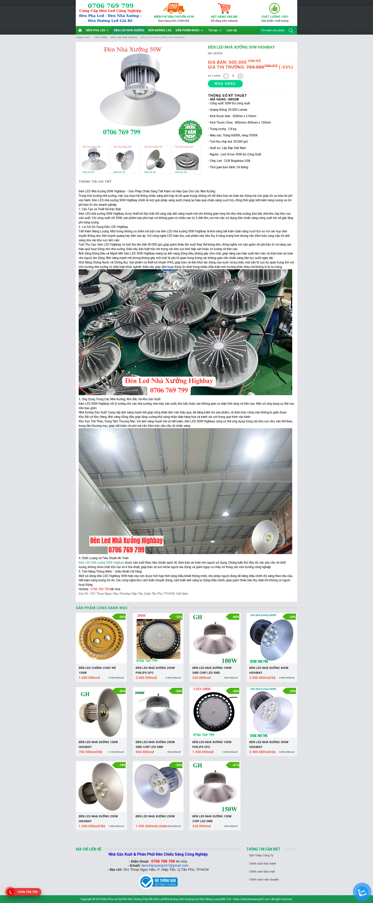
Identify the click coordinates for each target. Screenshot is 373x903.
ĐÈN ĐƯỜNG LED (160, 30)
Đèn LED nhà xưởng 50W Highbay (101, 562)
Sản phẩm (100, 37)
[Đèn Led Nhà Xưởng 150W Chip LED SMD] (215, 786)
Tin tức (215, 30)
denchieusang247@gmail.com (164, 865)
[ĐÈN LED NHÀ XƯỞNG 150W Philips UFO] (215, 712)
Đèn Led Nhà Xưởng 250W (155, 816)
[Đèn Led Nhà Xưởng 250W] (158, 786)
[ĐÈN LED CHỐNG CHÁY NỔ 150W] (101, 638)
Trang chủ (83, 37)
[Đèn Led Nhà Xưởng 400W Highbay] (272, 638)
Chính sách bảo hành (262, 863)
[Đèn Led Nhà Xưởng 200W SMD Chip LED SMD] (158, 712)
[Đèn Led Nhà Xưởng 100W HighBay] (101, 712)
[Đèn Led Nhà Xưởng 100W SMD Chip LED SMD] (215, 638)
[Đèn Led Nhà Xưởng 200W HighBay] (101, 786)
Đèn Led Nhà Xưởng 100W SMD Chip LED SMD (212, 670)
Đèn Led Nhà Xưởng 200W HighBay (98, 819)
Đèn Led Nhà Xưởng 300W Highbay (268, 744)
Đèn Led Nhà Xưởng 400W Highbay (268, 670)
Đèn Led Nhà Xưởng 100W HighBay (98, 744)
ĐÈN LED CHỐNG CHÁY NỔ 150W (97, 670)
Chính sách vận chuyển (264, 879)
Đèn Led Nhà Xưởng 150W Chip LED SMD (212, 819)
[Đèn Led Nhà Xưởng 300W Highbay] (272, 712)
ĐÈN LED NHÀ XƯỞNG (129, 30)
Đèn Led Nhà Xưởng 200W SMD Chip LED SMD (155, 744)
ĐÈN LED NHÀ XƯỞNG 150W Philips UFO (212, 744)
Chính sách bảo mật (262, 871)
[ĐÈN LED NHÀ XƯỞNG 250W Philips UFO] (158, 638)
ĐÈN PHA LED (98, 30)
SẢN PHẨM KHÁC (189, 30)
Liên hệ (232, 30)
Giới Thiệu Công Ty (261, 855)
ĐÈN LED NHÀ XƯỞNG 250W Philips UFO (155, 670)
